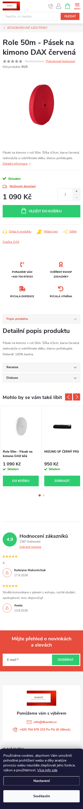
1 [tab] (40, 495)
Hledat (70, 16)
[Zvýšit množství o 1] (76, 191)
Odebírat (66, 660)
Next (76, 397)
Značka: (11, 242)
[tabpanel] (21, 447)
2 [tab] (43, 495)
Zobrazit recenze (30, 547)
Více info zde (47, 770)
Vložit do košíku (45, 211)
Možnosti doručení (23, 186)
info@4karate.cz (45, 722)
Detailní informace (15, 164)
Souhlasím (41, 796)
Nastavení (41, 780)
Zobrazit (62, 481)
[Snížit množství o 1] (76, 197)
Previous (68, 397)
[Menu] (77, 6)
